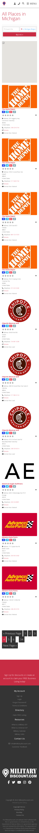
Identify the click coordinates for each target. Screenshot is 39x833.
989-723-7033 (15, 235)
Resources (19, 719)
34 (22, 639)
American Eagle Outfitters (12, 484)
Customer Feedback (19, 747)
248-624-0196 (15, 128)
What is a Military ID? (19, 725)
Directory (19, 710)
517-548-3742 (15, 181)
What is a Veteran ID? (19, 728)
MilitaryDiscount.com (4, 4)
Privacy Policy (19, 810)
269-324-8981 (15, 502)
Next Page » (10, 646)
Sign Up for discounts (13, 675)
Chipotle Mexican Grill (10, 323)
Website (6, 130)
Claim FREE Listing (19, 715)
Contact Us (19, 738)
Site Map (19, 812)
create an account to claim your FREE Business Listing (19, 678)
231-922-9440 (15, 288)
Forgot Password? (19, 702)
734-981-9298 (15, 342)
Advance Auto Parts (10, 537)
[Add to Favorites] (36, 115)
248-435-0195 (15, 609)
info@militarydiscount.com (21, 744)
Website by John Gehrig (19, 803)
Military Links (19, 734)
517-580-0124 (15, 395)
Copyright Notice (19, 807)
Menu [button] (33, 3)
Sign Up (19, 696)
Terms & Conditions (19, 706)
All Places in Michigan (14, 16)
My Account (19, 691)
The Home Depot (8, 109)
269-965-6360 (15, 556)
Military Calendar (19, 731)
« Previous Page (12, 633)
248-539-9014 (15, 449)
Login (20, 699)
